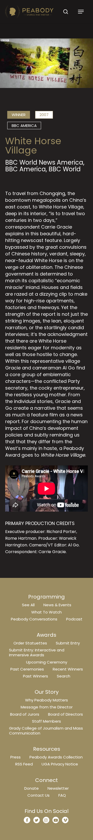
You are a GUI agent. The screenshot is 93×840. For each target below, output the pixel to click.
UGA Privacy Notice (60, 764)
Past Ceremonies (27, 669)
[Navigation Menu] (80, 11)
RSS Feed (24, 764)
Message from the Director (47, 707)
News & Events (57, 605)
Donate (31, 788)
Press (15, 757)
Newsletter (58, 788)
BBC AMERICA (24, 125)
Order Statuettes (30, 643)
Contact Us (38, 795)
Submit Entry (68, 643)
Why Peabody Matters (46, 700)
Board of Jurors (24, 714)
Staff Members (46, 721)
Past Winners (35, 676)
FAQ (62, 795)
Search (63, 676)
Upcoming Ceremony (46, 662)
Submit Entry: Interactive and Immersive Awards (36, 652)
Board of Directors (65, 714)
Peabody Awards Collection (56, 757)
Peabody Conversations (34, 619)
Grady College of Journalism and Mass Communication (46, 730)
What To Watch (46, 612)
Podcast (74, 619)
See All (28, 605)
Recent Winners (68, 669)
